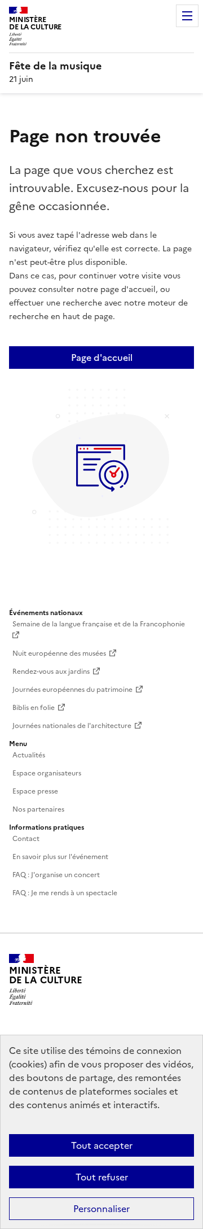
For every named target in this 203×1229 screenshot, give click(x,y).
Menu (187, 16)
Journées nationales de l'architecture (71, 726)
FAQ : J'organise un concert (56, 875)
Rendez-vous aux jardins (51, 671)
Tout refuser (102, 1177)
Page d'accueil (102, 357)
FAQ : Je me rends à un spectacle (64, 893)
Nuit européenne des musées (59, 653)
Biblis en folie (33, 708)
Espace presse (35, 791)
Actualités (28, 755)
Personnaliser (101, 1208)
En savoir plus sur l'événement (60, 857)
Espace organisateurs (46, 773)
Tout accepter (102, 1145)
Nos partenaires (38, 809)
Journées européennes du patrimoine (72, 690)
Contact (25, 839)
